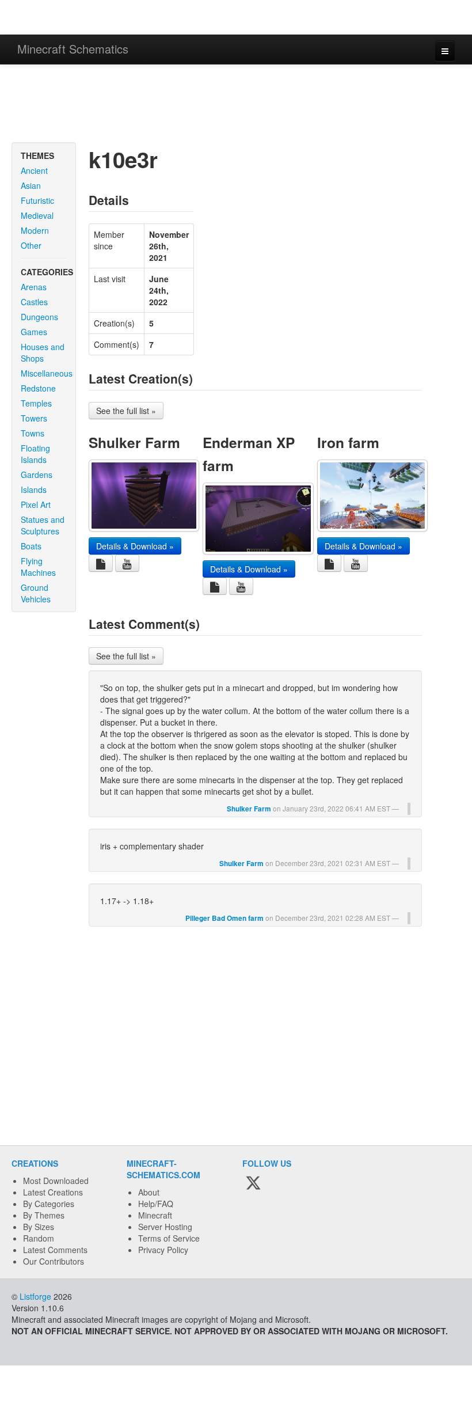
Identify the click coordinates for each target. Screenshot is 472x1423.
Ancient (34, 170)
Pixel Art (36, 504)
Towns (32, 433)
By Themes (43, 1215)
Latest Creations (53, 1192)
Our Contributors (53, 1261)
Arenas (34, 287)
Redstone (38, 388)
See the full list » (126, 410)
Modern (35, 230)
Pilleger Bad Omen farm (224, 918)
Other (31, 245)
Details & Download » (135, 546)
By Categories (48, 1203)
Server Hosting (165, 1226)
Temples (36, 403)
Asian (31, 185)
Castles (34, 302)
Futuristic (37, 200)
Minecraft (155, 1215)
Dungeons (39, 316)
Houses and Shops (42, 352)
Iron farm (348, 442)
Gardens (36, 474)
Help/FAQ (155, 1203)
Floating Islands (35, 453)
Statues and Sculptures (42, 525)
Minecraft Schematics (72, 48)
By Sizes (38, 1226)
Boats (31, 546)
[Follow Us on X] (253, 1183)
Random (38, 1238)
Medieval (37, 215)
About (148, 1192)
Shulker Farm (134, 442)
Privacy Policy (163, 1249)
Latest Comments (55, 1249)
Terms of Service (169, 1238)
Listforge (35, 1296)
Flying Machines (38, 566)
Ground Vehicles (36, 593)
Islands (34, 489)
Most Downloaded (56, 1180)
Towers (34, 418)
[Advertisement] (236, 105)
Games (34, 331)
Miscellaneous (47, 373)
